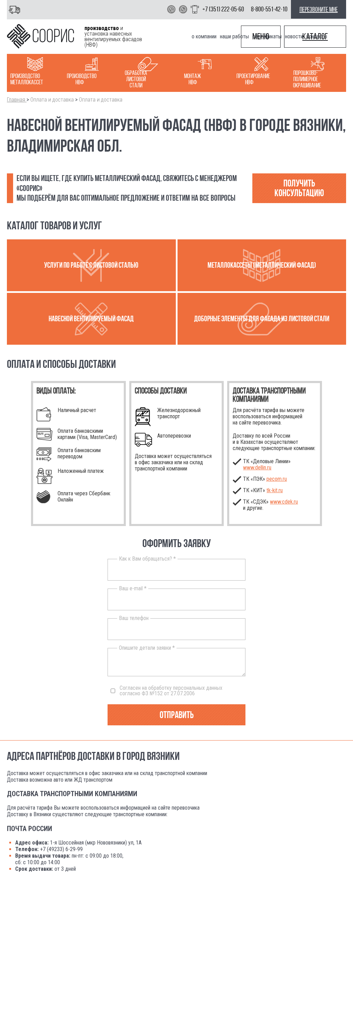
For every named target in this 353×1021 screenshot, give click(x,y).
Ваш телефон (134, 618)
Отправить (177, 714)
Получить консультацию (299, 188)
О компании (204, 36)
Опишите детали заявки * (147, 648)
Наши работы (234, 36)
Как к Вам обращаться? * (147, 559)
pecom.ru (276, 479)
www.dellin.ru (257, 467)
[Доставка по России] (16, 9)
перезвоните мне (319, 9)
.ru (274, 490)
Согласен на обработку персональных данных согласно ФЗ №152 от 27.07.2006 (171, 690)
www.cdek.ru (284, 501)
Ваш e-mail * (133, 588)
